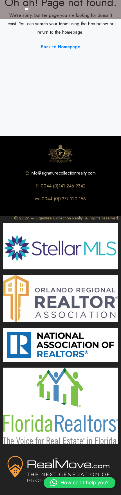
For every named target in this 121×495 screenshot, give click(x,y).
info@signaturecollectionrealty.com (63, 173)
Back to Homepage (60, 46)
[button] (79, 482)
